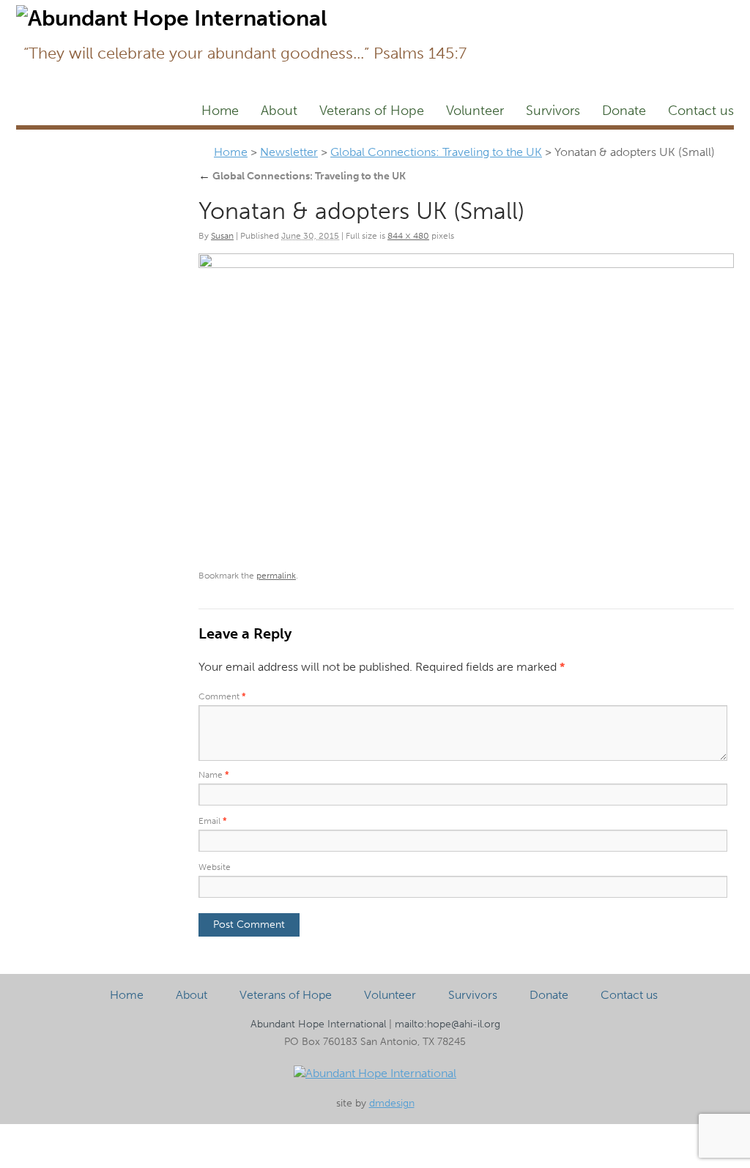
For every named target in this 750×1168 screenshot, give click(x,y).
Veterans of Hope (371, 111)
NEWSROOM (611, 12)
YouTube (714, 12)
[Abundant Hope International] (375, 1073)
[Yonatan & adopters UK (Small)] (466, 405)
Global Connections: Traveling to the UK (436, 152)
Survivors (553, 111)
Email (212, 821)
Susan (222, 236)
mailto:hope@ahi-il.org (447, 1024)
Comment (222, 696)
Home (220, 111)
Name (213, 775)
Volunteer (475, 111)
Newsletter (539, 12)
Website (214, 867)
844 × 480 (408, 236)
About (279, 111)
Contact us (701, 111)
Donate (624, 111)
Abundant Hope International (318, 1024)
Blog (668, 12)
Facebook (488, 12)
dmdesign (392, 1103)
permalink (276, 575)
